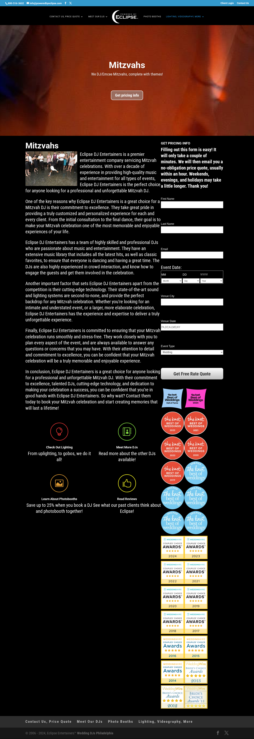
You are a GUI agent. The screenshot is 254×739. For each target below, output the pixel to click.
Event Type (168, 346)
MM (163, 274)
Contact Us (243, 3)
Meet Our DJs (96, 16)
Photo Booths (152, 16)
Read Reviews (127, 499)
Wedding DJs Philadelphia (95, 733)
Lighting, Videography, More (183, 16)
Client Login (227, 3)
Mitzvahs (127, 65)
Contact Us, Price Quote (65, 16)
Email (164, 249)
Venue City (167, 296)
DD (185, 274)
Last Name (167, 223)
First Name (167, 198)
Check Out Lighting (59, 447)
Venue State (168, 321)
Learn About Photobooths (59, 499)
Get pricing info (127, 95)
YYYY (204, 274)
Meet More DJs (127, 447)
